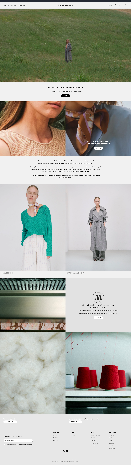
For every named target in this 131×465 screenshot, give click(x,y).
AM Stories (112, 448)
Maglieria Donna (8, 273)
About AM (55, 440)
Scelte (111, 437)
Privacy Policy (94, 443)
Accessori (55, 437)
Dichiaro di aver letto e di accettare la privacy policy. (19, 444)
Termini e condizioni (96, 435)
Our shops (111, 443)
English (77, 461)
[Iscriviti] (31, 440)
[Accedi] (119, 5)
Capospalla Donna (75, 273)
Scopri (98, 317)
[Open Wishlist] (122, 5)
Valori (110, 440)
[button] (6, 5)
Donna (55, 435)
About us (111, 435)
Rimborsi (93, 440)
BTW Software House (62, 461)
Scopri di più (10, 422)
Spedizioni (93, 437)
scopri (65, 95)
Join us (111, 445)
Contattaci (74, 435)
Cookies (93, 445)
